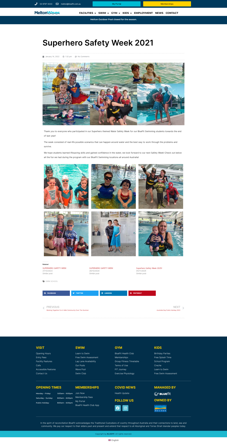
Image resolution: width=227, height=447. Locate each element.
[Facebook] (118, 408)
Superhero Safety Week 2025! (149, 268)
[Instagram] (125, 408)
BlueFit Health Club (124, 353)
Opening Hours (43, 353)
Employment (143, 12)
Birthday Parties (162, 353)
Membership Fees (84, 397)
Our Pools (80, 365)
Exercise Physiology (124, 373)
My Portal (80, 401)
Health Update (122, 393)
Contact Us (41, 373)
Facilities (86, 12)
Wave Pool (80, 369)
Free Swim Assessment (86, 357)
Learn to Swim (82, 353)
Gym (114, 12)
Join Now (80, 393)
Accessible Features (46, 369)
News (159, 12)
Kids (126, 12)
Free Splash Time (162, 357)
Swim (102, 12)
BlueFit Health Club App (87, 405)
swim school (52, 281)
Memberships (121, 357)
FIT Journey (120, 369)
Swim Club (80, 373)
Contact (172, 12)
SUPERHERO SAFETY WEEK (54, 268)
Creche (157, 365)
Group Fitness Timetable (127, 361)
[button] (56, 293)
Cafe (38, 365)
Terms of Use (121, 365)
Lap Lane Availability (85, 361)
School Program (162, 361)
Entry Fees (41, 357)
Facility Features (44, 361)
